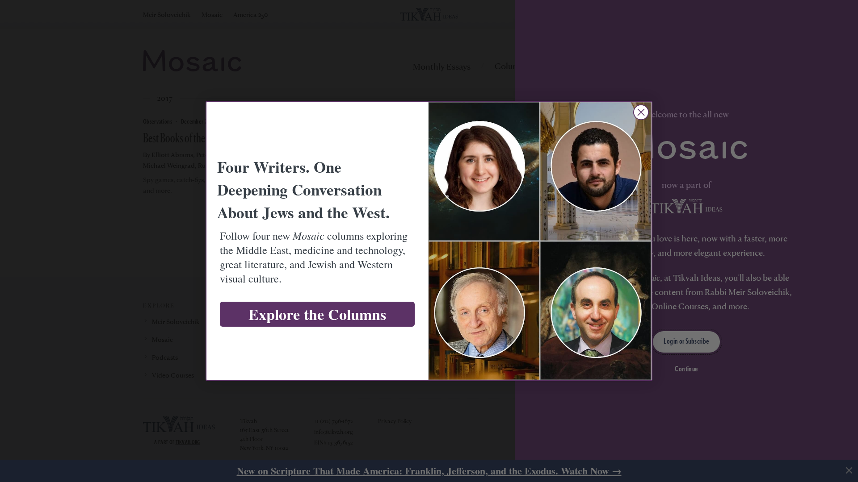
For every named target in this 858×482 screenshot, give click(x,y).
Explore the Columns (317, 314)
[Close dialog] (641, 112)
